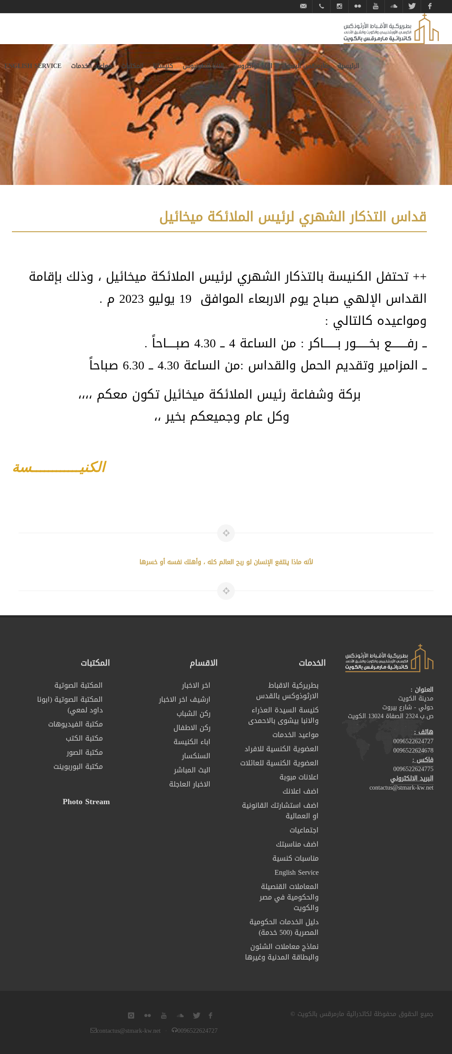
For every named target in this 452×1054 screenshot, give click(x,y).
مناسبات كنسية (295, 858)
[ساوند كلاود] (394, 6)
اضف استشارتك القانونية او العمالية (280, 810)
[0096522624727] (321, 6)
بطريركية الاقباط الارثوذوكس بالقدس (287, 690)
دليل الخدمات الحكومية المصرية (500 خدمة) (284, 927)
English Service (297, 872)
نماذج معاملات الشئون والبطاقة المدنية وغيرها (282, 952)
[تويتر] (412, 6)
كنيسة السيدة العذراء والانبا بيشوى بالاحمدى (283, 715)
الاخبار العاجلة (190, 784)
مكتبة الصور (85, 752)
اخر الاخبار (196, 685)
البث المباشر (192, 770)
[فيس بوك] (430, 6)
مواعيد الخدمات (295, 735)
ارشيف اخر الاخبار (185, 699)
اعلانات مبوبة (299, 777)
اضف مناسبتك (297, 844)
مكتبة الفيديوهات (75, 724)
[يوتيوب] (375, 6)
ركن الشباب (194, 713)
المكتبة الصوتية (78, 685)
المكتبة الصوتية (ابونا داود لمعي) (70, 704)
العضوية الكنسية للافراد (282, 749)
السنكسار (196, 756)
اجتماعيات (304, 830)
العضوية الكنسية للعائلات (279, 763)
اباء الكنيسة (192, 742)
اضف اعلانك (300, 791)
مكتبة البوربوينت (78, 766)
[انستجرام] (339, 6)
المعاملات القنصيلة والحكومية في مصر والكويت (289, 897)
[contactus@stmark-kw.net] (303, 6)
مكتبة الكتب (84, 738)
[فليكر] (357, 6)
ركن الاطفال (192, 728)
